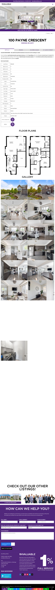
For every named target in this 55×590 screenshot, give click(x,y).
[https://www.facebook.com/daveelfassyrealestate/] (28, 589)
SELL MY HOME (31, 21)
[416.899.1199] (10, 589)
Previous (48, 33)
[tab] (7, 50)
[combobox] (14, 527)
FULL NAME (4, 519)
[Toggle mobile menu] (52, 4)
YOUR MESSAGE (4, 530)
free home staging (29, 56)
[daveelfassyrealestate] (16, 589)
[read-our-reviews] (6, 574)
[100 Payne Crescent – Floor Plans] (28, 135)
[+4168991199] (22, 589)
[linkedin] (30, 574)
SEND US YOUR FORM (7, 548)
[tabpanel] (27, 267)
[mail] (32, 574)
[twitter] (23, 574)
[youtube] (27, 574)
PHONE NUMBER (41, 519)
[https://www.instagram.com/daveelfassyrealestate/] (34, 589)
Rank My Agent (23, 56)
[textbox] (13, 527)
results (17, 58)
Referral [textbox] (30, 527)
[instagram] (25, 574)
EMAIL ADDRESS (23, 519)
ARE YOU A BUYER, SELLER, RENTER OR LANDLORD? (13, 525)
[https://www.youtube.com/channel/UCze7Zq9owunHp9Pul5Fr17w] (40, 589)
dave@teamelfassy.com (37, 1)
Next (51, 33)
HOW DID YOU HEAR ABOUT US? (35, 525)
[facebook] (20, 574)
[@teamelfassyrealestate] (52, 589)
